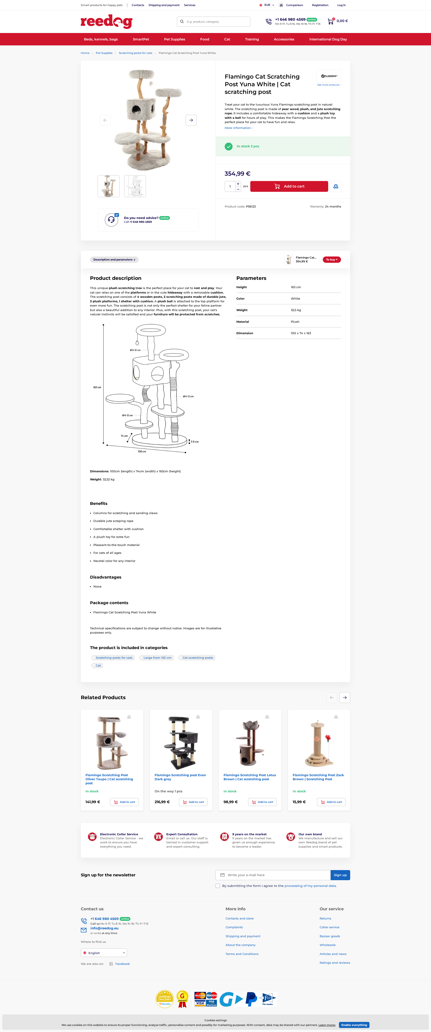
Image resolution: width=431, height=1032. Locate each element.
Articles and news (333, 954)
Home (85, 53)
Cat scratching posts (198, 657)
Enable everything (354, 1025)
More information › (239, 128)
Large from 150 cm (158, 657)
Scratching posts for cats (135, 53)
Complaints (234, 927)
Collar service (329, 927)
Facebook (122, 964)
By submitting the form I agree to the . (279, 886)
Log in (341, 5)
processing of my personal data (310, 886)
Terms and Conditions (242, 954)
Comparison (294, 5)
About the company (240, 945)
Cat (98, 665)
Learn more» (327, 1025)
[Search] (182, 22)
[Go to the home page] (106, 21)
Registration (320, 5)
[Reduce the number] (238, 189)
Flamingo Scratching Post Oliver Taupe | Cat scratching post (109, 779)
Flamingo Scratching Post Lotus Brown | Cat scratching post (250, 777)
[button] (191, 120)
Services (189, 5)
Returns (325, 918)
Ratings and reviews (335, 962)
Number (230, 186)
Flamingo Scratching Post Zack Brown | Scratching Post (318, 777)
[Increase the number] (238, 184)
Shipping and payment (164, 5)
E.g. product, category (203, 21)
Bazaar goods (330, 936)
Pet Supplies (104, 53)
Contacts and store (240, 918)
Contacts (138, 5)
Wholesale (328, 945)
